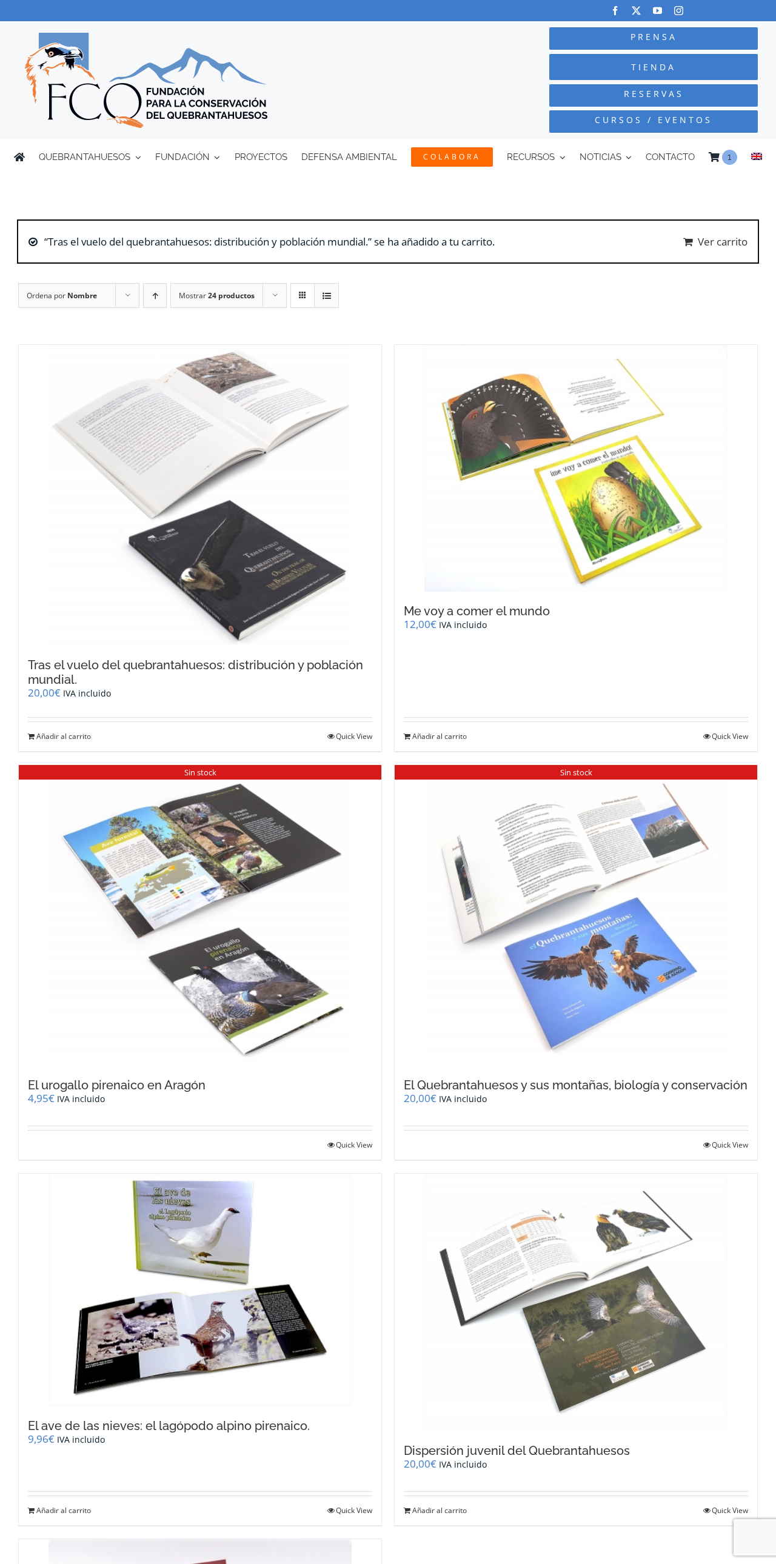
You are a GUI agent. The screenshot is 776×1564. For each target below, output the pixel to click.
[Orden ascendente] (155, 295)
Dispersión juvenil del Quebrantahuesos (517, 1450)
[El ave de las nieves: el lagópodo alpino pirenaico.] (200, 1290)
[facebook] (615, 10)
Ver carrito (723, 242)
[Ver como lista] (326, 295)
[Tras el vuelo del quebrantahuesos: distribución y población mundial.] (200, 495)
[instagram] (678, 10)
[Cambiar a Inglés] (756, 157)
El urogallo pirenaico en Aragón (117, 1085)
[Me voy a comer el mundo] (576, 468)
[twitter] (636, 10)
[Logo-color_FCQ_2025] (146, 38)
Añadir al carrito (63, 736)
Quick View (354, 736)
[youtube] (657, 10)
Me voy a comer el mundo (477, 611)
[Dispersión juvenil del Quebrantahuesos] (576, 1302)
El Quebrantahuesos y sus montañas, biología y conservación (576, 1085)
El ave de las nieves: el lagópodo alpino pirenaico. (169, 1426)
